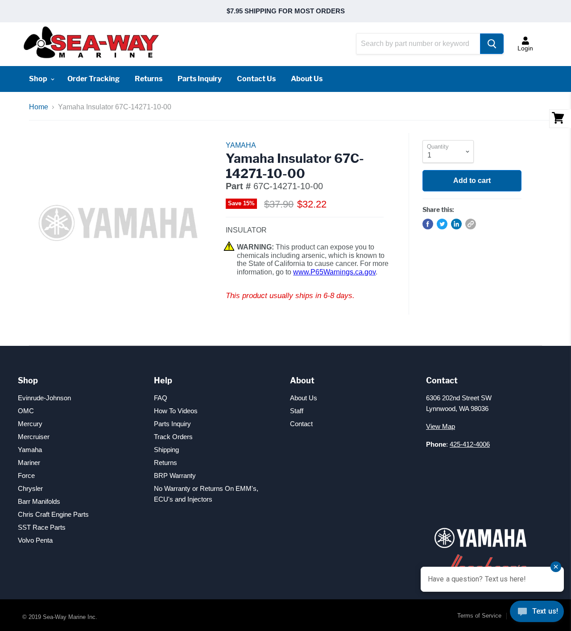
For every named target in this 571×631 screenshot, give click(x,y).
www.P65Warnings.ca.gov (334, 272)
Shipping (166, 449)
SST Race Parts (42, 527)
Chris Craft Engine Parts (53, 514)
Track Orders (173, 436)
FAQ (160, 398)
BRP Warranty (175, 475)
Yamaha (30, 449)
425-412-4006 (470, 444)
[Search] (492, 43)
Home (38, 107)
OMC (26, 411)
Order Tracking (93, 79)
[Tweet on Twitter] (442, 224)
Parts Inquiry (200, 79)
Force (26, 475)
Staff (296, 411)
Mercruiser (34, 436)
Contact (301, 424)
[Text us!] (537, 613)
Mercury (30, 424)
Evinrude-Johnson (44, 398)
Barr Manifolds (39, 501)
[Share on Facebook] (427, 224)
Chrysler (30, 488)
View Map (440, 426)
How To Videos (176, 411)
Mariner (29, 462)
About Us (307, 79)
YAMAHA (241, 145)
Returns (148, 79)
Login (525, 48)
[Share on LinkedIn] (456, 224)
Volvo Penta (35, 540)
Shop (39, 79)
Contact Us (256, 79)
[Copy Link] (470, 224)
